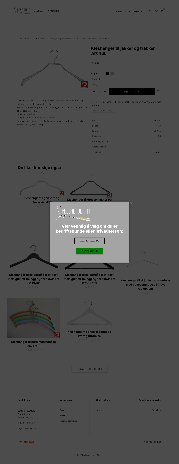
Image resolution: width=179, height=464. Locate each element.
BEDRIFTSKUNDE (89, 240)
